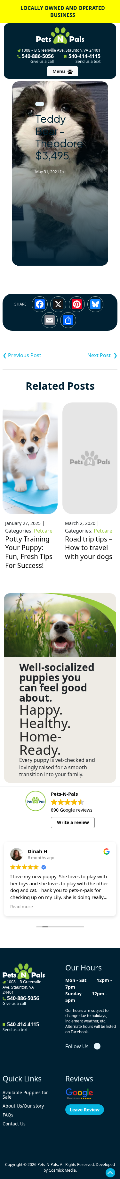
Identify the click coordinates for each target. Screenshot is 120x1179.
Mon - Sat (75, 980)
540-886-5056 (37, 58)
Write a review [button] (73, 822)
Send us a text (88, 61)
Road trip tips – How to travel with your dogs (88, 547)
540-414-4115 (83, 58)
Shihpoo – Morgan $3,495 (31, 355)
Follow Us (77, 1046)
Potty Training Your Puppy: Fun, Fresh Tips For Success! (28, 552)
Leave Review (85, 1110)
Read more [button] (21, 907)
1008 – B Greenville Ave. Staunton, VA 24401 (60, 50)
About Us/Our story (23, 1106)
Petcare (43, 530)
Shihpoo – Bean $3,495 (89, 355)
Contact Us (14, 1124)
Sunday (73, 994)
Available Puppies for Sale (25, 1094)
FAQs (8, 1115)
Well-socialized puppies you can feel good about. (56, 682)
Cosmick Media (62, 1170)
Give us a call (42, 61)
